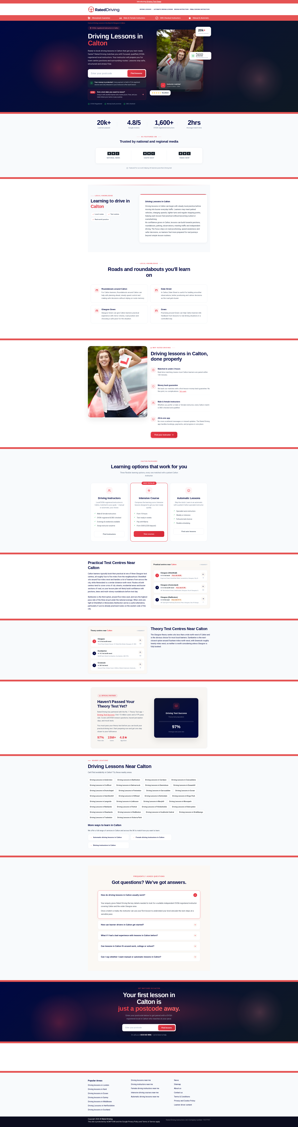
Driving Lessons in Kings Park (183, 796)
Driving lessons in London (98, 1085)
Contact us (178, 1092)
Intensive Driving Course (201, 21)
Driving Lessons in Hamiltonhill (102, 796)
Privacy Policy (133, 1122)
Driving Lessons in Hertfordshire (101, 1106)
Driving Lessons (98, 23)
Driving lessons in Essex (98, 1093)
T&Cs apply (182, 391)
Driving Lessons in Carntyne (155, 780)
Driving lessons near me (141, 1080)
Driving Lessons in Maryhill (154, 801)
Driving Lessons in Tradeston (101, 817)
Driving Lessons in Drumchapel (102, 791)
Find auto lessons (188, 531)
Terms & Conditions (182, 1097)
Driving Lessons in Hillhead (129, 796)
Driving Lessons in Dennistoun (156, 785)
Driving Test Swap (154, 2)
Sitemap (177, 1084)
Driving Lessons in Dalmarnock (128, 785)
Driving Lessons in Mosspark (180, 801)
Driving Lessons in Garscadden (158, 791)
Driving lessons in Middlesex (100, 1101)
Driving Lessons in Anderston (101, 780)
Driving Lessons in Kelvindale (156, 796)
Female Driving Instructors (200, 9)
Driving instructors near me (142, 1084)
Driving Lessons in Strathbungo (191, 812)
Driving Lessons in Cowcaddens (183, 780)
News (176, 1080)
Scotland (109, 23)
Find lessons (136, 73)
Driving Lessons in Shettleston (129, 812)
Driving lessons (145, 9)
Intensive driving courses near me (145, 1092)
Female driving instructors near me (145, 1088)
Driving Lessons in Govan (185, 791)
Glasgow (116, 23)
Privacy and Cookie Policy (184, 1101)
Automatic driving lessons (163, 9)
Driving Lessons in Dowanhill (184, 785)
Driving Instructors (181, 9)
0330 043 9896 (145, 1035)
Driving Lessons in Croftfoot (100, 785)
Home (90, 23)
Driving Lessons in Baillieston (128, 780)
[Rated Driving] (104, 9)
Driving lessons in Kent (97, 1089)
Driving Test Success (106, 715)
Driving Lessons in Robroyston (183, 807)
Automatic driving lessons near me (145, 1097)
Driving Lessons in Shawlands (101, 812)
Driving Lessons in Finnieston (130, 791)
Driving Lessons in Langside (100, 801)
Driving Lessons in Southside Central (160, 812)
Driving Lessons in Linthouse (127, 801)
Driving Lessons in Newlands (101, 807)
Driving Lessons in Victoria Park (129, 817)
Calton (123, 23)
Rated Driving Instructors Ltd (176, 1120)
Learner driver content (183, 1105)
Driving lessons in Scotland (99, 1110)
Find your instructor (162, 435)
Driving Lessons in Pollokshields (154, 807)
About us (177, 1088)
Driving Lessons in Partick (127, 807)
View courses (149, 534)
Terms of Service (148, 1122)
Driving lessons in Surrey (98, 1097)
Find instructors (109, 534)
